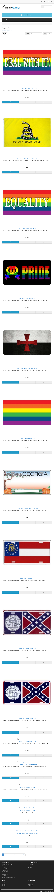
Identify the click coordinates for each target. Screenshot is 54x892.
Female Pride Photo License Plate (27, 298)
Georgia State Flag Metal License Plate (27, 648)
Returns (30, 866)
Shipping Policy (5, 870)
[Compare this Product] (43, 102)
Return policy (5, 871)
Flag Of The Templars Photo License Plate (27, 368)
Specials (4, 887)
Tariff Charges (5, 874)
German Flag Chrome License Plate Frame (27, 764)
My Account (31, 882)
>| (24, 854)
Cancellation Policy (6, 873)
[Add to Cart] (10, 102)
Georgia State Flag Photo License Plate (27, 741)
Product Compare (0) (7, 30)
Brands (3, 882)
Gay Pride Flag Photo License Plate (27, 438)
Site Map (30, 867)
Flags (8, 24)
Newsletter (30, 885)
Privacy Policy (5, 868)
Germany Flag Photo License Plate (27, 787)
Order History (31, 884)
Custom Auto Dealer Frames (8, 877)
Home (4, 24)
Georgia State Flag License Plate (27, 578)
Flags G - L (13, 24)
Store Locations (5, 867)
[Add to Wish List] (27, 102)
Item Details (4, 875)
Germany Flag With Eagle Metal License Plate (27, 833)
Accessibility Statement (7, 864)
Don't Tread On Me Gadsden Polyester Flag (27, 158)
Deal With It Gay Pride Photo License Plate (27, 88)
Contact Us (30, 864)
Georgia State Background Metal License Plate (27, 508)
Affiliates (4, 885)
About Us (4, 866)
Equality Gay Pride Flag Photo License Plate (27, 228)
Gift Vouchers (5, 884)
